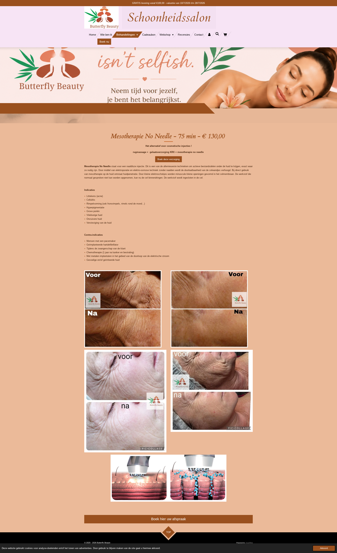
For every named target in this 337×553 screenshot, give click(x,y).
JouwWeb (249, 543)
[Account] (209, 35)
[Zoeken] (217, 34)
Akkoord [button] (324, 548)
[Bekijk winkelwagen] (225, 35)
